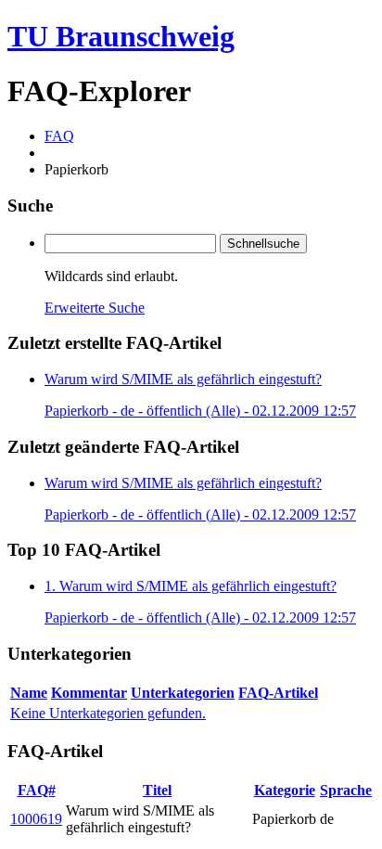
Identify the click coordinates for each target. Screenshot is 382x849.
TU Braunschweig (121, 36)
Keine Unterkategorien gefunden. (108, 713)
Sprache (346, 790)
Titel (157, 790)
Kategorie (284, 790)
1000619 (36, 819)
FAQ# (37, 790)
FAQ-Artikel (278, 693)
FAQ (59, 136)
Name (28, 693)
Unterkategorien (183, 693)
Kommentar (89, 693)
